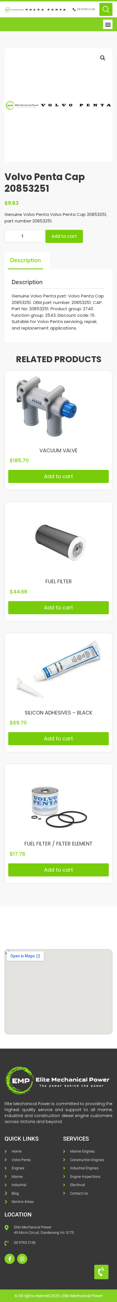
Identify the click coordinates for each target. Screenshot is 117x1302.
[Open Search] (105, 9)
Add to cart (64, 236)
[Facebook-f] (10, 1259)
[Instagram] (22, 1259)
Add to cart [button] (58, 476)
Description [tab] (25, 260)
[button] (107, 24)
